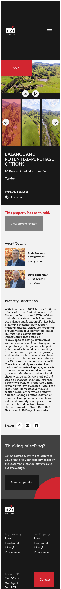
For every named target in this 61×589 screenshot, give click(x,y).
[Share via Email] (28, 425)
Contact (45, 579)
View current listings (24, 223)
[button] (5, 122)
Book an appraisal (22, 482)
